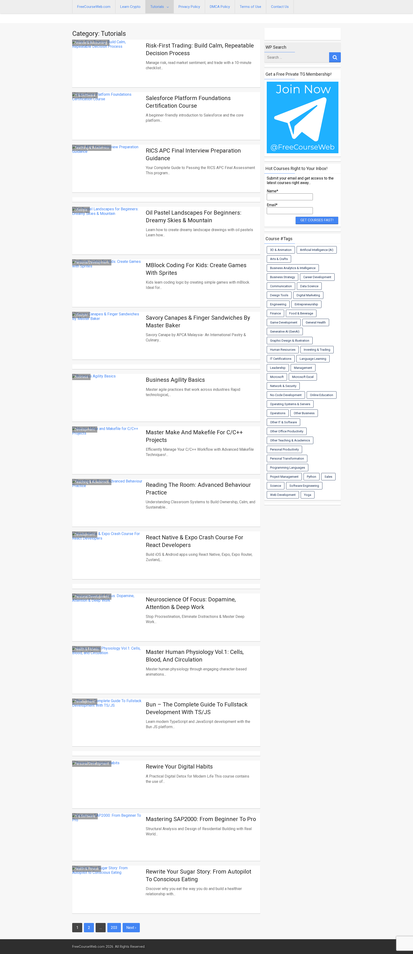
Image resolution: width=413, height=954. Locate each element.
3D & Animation (281, 250)
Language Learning (313, 358)
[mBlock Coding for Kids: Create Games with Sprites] (107, 288)
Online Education (321, 395)
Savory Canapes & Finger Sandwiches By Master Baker (198, 321)
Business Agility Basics (175, 379)
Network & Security (283, 386)
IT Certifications (280, 358)
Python (311, 476)
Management (303, 368)
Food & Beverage (301, 313)
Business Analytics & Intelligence (292, 268)
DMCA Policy (220, 7)
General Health (316, 322)
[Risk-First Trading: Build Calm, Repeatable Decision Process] (107, 69)
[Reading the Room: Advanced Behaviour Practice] (107, 508)
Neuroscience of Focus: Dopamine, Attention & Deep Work (191, 603)
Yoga (307, 495)
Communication (281, 286)
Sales (328, 476)
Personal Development (92, 262)
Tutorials (157, 7)
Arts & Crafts (279, 259)
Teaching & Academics (92, 148)
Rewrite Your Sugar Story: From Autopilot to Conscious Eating (198, 875)
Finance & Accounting (91, 43)
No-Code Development (286, 395)
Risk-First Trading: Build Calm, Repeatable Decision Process (200, 49)
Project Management (284, 476)
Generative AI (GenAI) (284, 331)
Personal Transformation (287, 458)
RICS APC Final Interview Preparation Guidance (193, 154)
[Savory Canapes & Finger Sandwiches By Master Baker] (107, 341)
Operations (277, 413)
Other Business (304, 413)
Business (81, 377)
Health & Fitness (87, 649)
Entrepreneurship (306, 304)
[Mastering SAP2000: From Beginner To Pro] (107, 842)
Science (275, 486)
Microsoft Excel (303, 377)
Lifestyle (81, 210)
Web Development (283, 495)
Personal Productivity (284, 449)
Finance (275, 313)
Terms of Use (250, 7)
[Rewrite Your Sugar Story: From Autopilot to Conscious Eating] (107, 895)
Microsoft (277, 377)
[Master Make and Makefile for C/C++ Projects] (107, 456)
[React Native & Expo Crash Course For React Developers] (107, 561)
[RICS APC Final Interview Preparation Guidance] (107, 174)
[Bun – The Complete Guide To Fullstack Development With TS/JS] (107, 728)
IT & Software (85, 95)
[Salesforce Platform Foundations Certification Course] (107, 121)
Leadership (278, 368)
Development (85, 429)
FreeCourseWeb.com (93, 7)
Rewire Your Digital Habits (179, 766)
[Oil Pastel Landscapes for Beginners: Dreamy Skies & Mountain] (107, 236)
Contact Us (280, 7)
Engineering (278, 304)
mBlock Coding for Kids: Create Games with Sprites (196, 269)
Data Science (309, 286)
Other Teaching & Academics (290, 440)
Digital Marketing (308, 295)
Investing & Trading (317, 349)
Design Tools (279, 295)
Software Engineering (304, 486)
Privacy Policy (189, 7)
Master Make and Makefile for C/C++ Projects (194, 436)
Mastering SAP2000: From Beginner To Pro (201, 819)
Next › (131, 927)
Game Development (283, 322)
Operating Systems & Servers (290, 404)
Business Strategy (282, 277)
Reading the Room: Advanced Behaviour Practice (198, 489)
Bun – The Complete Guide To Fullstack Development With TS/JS (197, 708)
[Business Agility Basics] (107, 403)
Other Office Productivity (286, 431)
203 (114, 927)
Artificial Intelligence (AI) (316, 250)
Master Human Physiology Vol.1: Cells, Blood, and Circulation (195, 656)
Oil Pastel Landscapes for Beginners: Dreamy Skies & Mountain (193, 216)
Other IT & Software (283, 422)
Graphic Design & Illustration (289, 340)
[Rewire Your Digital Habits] (107, 790)
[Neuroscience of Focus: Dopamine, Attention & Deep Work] (107, 623)
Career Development (317, 277)
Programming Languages (287, 467)
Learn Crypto (130, 7)
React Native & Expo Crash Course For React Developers (194, 541)
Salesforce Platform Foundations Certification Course (188, 102)
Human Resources (282, 349)
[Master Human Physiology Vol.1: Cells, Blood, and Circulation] (107, 675)
